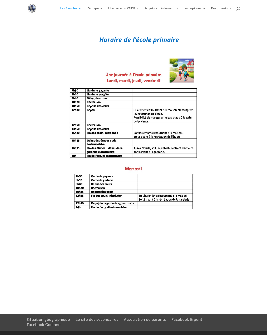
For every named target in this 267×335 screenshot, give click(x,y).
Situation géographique (48, 319)
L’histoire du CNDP (121, 8)
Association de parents (145, 319)
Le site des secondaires (97, 319)
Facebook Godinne (43, 324)
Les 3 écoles (68, 8)
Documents (219, 8)
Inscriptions (193, 8)
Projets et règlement (160, 8)
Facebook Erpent (186, 319)
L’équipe (93, 8)
